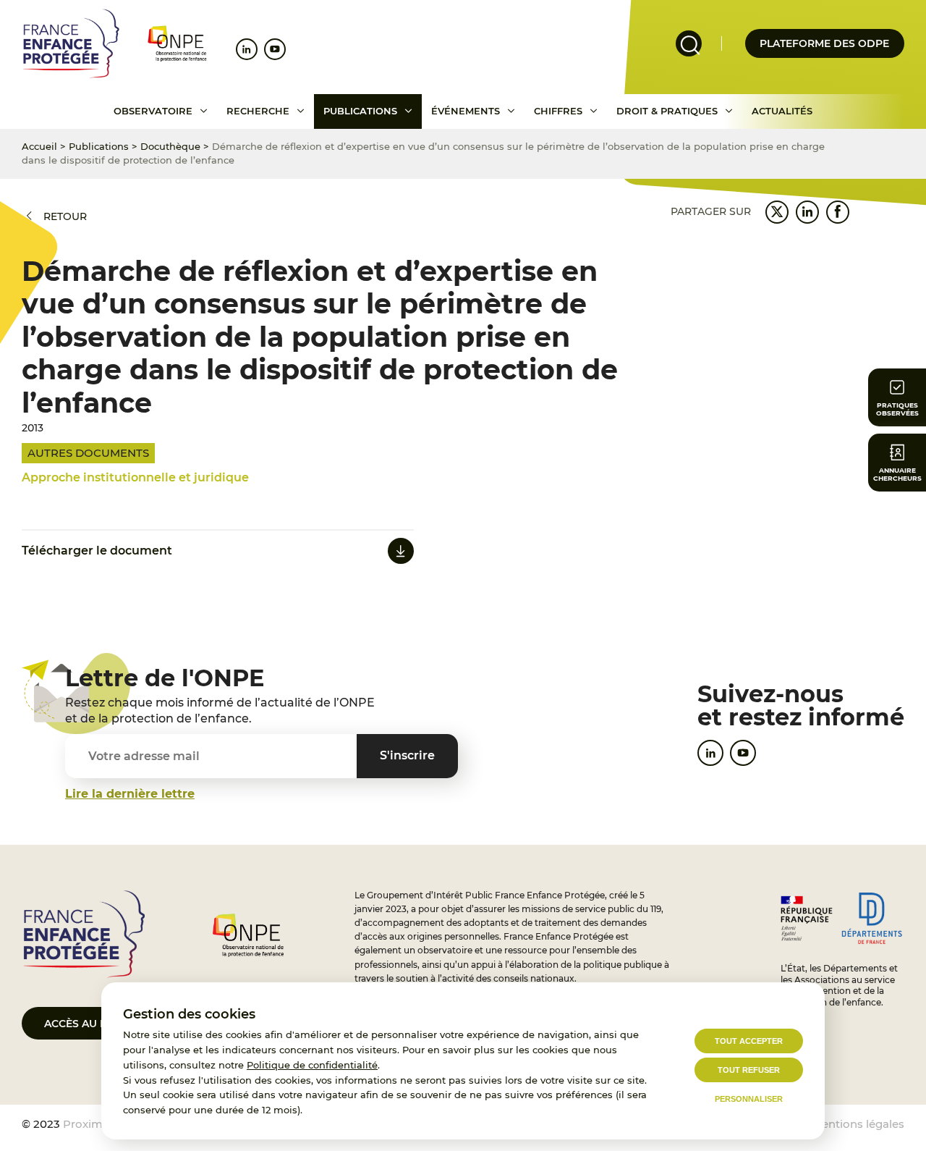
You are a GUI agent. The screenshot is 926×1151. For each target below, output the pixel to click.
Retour (65, 216)
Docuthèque (170, 146)
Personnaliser (749, 1099)
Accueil (39, 146)
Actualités (782, 111)
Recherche (257, 111)
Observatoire (153, 111)
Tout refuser (749, 1070)
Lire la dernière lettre (130, 794)
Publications (360, 111)
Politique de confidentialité (312, 1065)
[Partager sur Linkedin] (807, 212)
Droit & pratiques (667, 111)
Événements (465, 111)
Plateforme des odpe (824, 43)
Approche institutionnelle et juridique (135, 477)
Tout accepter (749, 1041)
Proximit (86, 1124)
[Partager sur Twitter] (777, 212)
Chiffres (558, 111)
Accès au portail (94, 1023)
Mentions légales (858, 1124)
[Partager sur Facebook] (838, 212)
